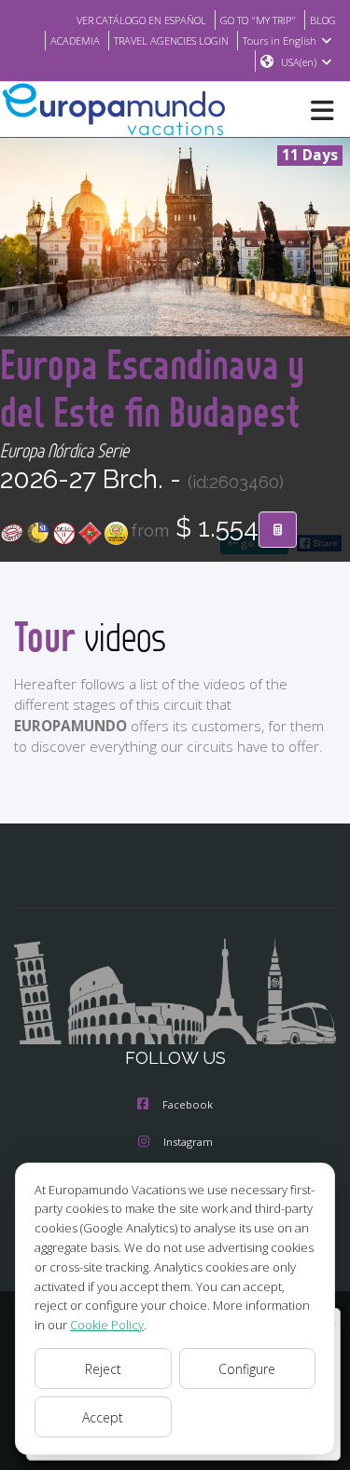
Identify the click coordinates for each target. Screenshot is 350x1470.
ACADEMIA (75, 41)
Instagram (188, 1142)
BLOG (323, 20)
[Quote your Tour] (278, 530)
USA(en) (298, 62)
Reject (103, 1369)
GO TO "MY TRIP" (258, 20)
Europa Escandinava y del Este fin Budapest (152, 387)
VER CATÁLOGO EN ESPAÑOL (141, 20)
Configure (246, 1369)
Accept (102, 1417)
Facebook (187, 1104)
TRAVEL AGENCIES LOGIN (171, 41)
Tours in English (279, 41)
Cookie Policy (107, 1324)
